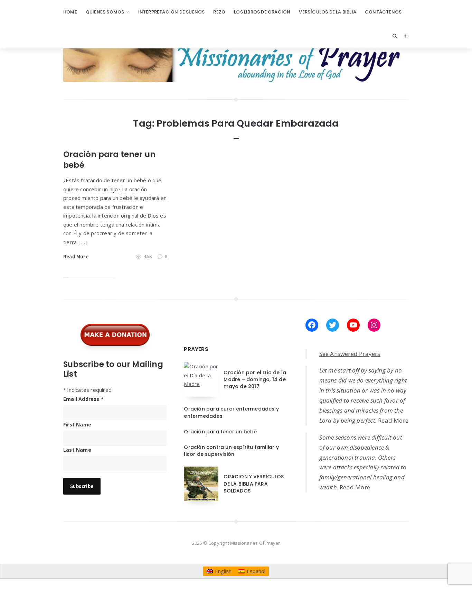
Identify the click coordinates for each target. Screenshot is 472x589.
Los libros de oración (262, 12)
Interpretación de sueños (171, 12)
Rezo (219, 12)
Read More (75, 256)
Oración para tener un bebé (109, 160)
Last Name (77, 450)
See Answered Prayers (349, 354)
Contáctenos (383, 12)
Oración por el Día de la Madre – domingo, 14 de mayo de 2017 (255, 379)
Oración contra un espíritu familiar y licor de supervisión (231, 451)
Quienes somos (105, 12)
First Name (77, 424)
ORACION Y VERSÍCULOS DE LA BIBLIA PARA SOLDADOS (254, 483)
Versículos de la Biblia (327, 12)
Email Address (83, 399)
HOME (70, 12)
